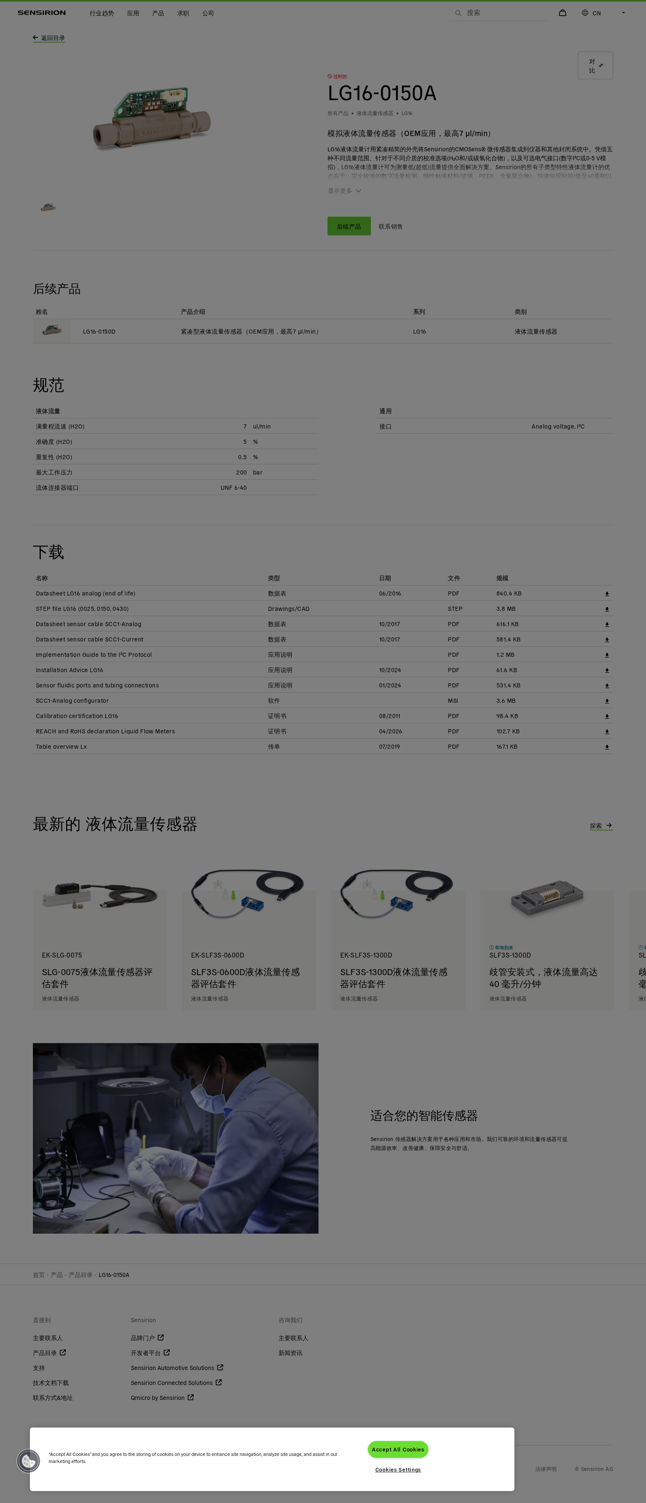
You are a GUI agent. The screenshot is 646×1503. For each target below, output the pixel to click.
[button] (29, 1461)
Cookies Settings (398, 1469)
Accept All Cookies (398, 1449)
